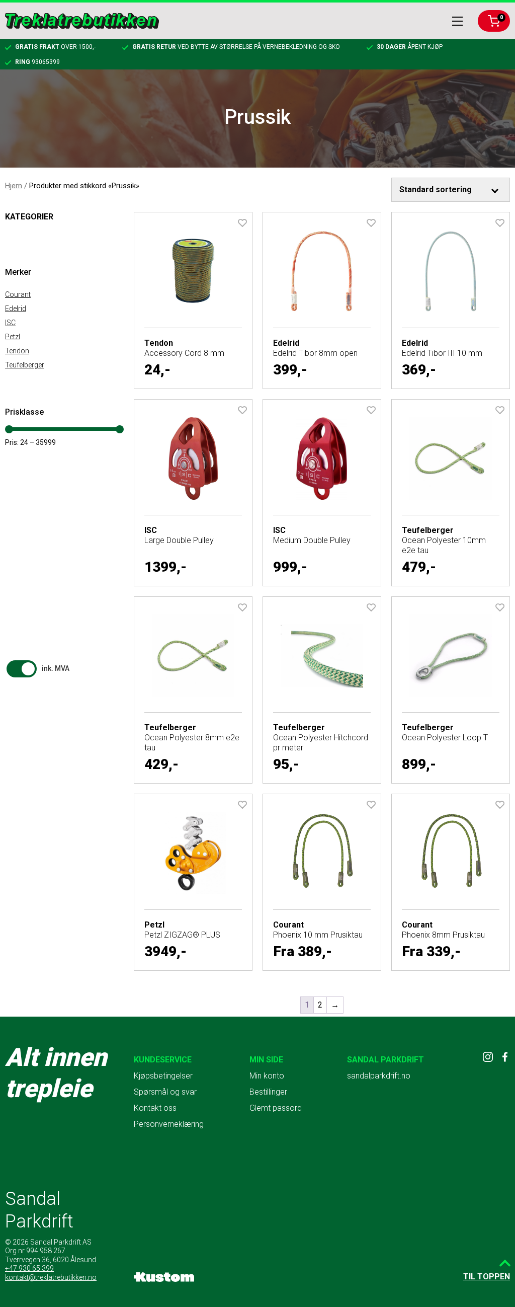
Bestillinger (268, 1092)
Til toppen (486, 1276)
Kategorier (29, 216)
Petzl (12, 337)
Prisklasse (24, 412)
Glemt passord (275, 1108)
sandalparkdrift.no (378, 1076)
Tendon (17, 351)
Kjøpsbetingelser (163, 1076)
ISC (10, 323)
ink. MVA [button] (55, 668)
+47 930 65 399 (29, 1268)
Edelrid (15, 308)
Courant (18, 294)
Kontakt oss (155, 1108)
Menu (457, 21)
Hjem (13, 185)
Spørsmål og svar (165, 1092)
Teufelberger (24, 365)
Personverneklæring (169, 1124)
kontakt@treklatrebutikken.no (51, 1277)
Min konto (266, 1076)
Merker (18, 272)
